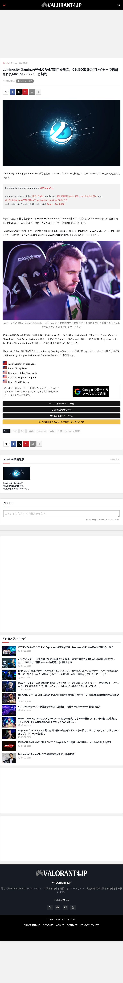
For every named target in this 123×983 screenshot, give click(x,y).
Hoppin (30, 431)
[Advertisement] (61, 584)
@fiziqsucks (81, 196)
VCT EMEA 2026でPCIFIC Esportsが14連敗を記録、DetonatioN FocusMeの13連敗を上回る (66, 647)
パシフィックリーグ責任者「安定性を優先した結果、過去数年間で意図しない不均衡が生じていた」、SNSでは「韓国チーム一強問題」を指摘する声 (66, 661)
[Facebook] (12, 92)
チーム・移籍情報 (19, 63)
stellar (52, 431)
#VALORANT (29, 200)
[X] (19, 92)
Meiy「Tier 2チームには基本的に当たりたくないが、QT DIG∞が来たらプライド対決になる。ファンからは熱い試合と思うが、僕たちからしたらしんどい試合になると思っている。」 (68, 684)
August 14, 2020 (56, 204)
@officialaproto (13, 200)
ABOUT (60, 925)
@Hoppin (69, 196)
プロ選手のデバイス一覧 (63, 404)
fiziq (22, 431)
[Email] (32, 92)
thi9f (60, 431)
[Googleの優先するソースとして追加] (91, 391)
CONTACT (72, 925)
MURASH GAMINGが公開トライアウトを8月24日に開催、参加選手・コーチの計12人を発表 (64, 742)
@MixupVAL (46, 188)
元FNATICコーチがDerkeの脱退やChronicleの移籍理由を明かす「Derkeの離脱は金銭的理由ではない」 (68, 696)
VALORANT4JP (32, 925)
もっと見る (115, 459)
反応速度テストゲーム (63, 416)
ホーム (6, 63)
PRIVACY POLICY (89, 925)
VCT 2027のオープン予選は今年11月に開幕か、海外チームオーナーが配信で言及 (59, 706)
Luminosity (41, 431)
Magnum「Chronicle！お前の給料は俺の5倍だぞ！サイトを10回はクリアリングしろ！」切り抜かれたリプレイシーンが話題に (69, 732)
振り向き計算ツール (63, 410)
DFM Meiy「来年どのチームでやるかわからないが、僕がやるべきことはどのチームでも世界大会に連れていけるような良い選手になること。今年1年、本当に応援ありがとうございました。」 (68, 673)
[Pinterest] (25, 92)
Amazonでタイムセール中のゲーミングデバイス (63, 422)
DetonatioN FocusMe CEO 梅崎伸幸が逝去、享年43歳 (46, 754)
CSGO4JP (48, 925)
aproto (14, 431)
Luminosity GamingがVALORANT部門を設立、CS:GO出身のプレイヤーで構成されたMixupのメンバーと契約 (16, 486)
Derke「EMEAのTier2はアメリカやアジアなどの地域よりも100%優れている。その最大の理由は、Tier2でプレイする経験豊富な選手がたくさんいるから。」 (68, 720)
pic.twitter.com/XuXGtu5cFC (52, 200)
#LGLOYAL (38, 196)
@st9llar (92, 196)
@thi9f (60, 196)
